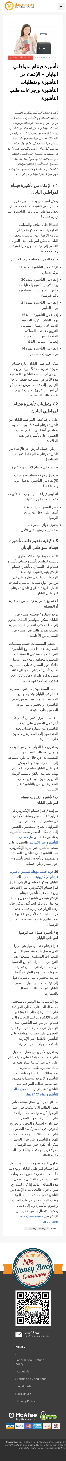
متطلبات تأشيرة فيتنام (20, 57)
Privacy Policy (26, 1401)
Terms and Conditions (31, 1379)
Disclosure (24, 1394)
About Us (23, 1371)
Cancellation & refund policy (29, 1362)
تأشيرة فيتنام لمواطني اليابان (37, 1228)
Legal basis (24, 1386)
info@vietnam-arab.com (37, 1335)
